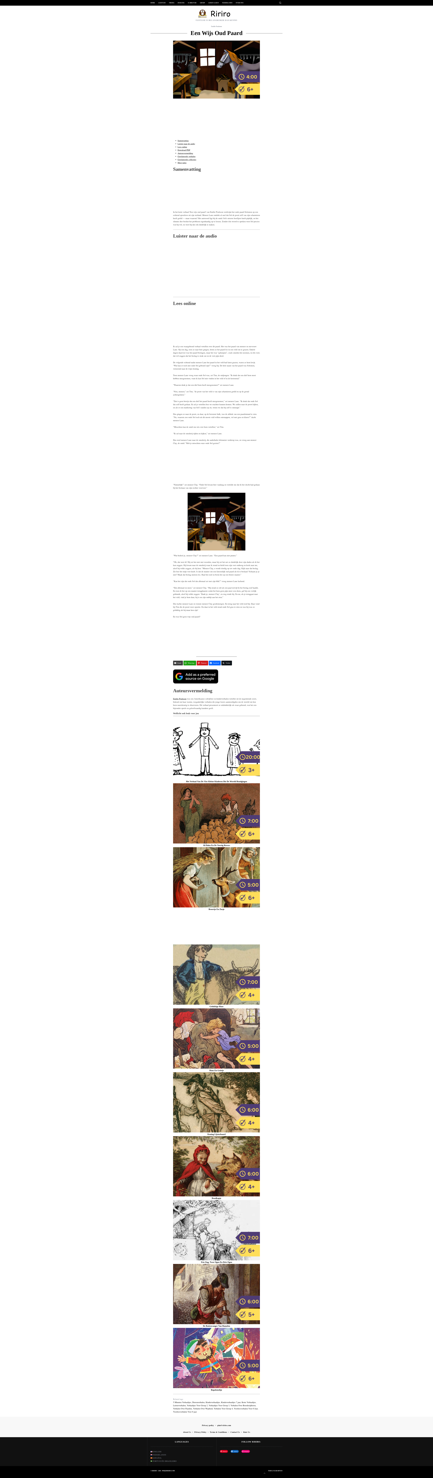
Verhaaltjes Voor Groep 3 (219, 1405)
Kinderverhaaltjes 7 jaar (231, 1402)
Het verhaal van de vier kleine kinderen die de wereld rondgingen (216, 781)
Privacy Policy (200, 1432)
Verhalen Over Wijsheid (203, 1408)
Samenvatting (183, 140)
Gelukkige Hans (216, 1006)
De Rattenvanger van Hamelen (216, 1326)
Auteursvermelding (185, 153)
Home (153, 3)
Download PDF (184, 150)
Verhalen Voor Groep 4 (223, 1408)
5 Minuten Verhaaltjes (182, 1402)
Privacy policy (208, 1425)
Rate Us (246, 1432)
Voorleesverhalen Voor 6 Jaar (246, 1408)
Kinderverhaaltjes (213, 1402)
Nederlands (227, 3)
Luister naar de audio (186, 143)
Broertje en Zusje (216, 909)
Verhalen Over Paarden (182, 1408)
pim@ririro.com (224, 1425)
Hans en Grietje (216, 1070)
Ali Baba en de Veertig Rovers (216, 845)
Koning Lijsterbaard (216, 1134)
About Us (187, 1432)
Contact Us (235, 1432)
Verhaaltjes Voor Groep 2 (197, 1405)
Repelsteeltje (216, 1390)
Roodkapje (216, 1198)
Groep (202, 3)
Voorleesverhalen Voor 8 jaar (185, 1411)
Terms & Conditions (218, 1432)
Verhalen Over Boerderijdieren (243, 1405)
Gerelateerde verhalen (186, 156)
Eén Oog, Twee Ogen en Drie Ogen (216, 1262)
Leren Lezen (213, 3)
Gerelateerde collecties (187, 159)
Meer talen (182, 162)
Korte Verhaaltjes (249, 1402)
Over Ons (239, 3)
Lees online (182, 146)
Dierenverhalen (198, 1402)
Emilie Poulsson (216, 26)
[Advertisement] (216, 121)
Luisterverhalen (179, 1405)
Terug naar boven (275, 1471)
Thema (171, 3)
